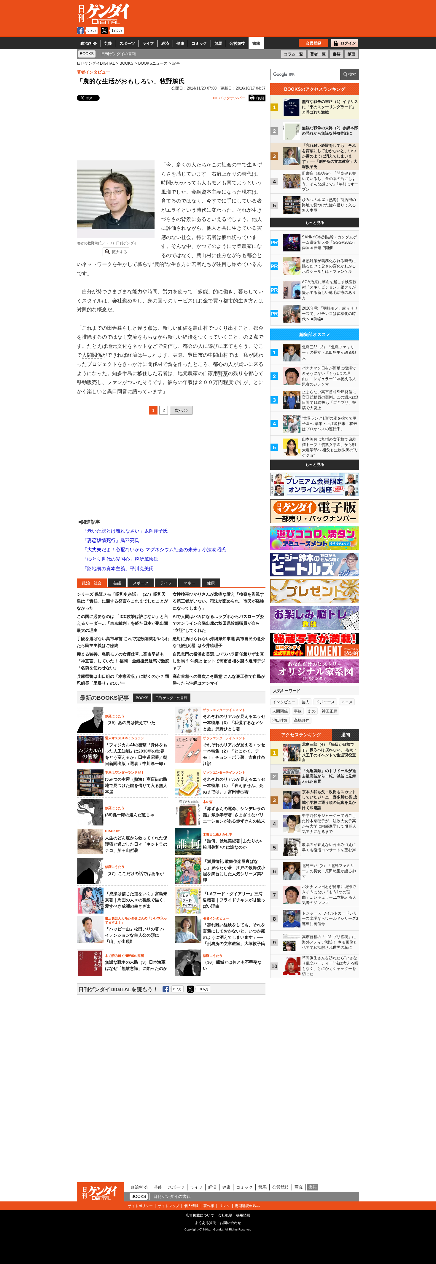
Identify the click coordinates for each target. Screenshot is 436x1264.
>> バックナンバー (229, 98)
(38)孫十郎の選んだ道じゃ (129, 814)
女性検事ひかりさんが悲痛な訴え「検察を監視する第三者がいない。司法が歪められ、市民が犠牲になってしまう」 (218, 601)
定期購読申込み (247, 1206)
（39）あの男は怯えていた (130, 722)
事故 (298, 711)
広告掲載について (200, 1215)
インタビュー (283, 702)
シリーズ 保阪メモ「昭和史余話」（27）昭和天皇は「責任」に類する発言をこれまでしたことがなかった (122, 601)
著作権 (208, 1206)
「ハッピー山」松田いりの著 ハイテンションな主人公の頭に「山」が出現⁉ (134, 935)
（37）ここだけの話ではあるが (134, 873)
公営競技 (237, 43)
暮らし (245, 291)
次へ (181, 410)
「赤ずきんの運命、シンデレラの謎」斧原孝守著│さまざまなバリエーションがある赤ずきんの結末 (234, 814)
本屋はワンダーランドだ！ (124, 772)
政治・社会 (91, 583)
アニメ (347, 702)
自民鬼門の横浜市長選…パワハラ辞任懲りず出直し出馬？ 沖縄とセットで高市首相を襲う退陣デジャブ (219, 661)
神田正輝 (329, 711)
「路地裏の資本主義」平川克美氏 (118, 568)
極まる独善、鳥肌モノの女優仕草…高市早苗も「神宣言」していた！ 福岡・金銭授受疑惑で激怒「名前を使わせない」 (123, 661)
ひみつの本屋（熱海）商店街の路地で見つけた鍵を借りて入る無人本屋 (136, 785)
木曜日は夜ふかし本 (217, 834)
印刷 (260, 98)
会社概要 (225, 1215)
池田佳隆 (280, 720)
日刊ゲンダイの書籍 (171, 698)
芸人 (305, 702)
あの (312, 711)
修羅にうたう (115, 716)
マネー (189, 583)
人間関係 (92, 355)
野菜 (223, 373)
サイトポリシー (140, 1206)
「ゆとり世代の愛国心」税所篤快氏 (120, 559)
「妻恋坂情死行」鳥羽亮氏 (110, 540)
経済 (165, 43)
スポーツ (127, 43)
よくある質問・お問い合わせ (218, 1223)
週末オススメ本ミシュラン (124, 738)
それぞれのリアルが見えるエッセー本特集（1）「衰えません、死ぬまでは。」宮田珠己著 (234, 785)
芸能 (108, 43)
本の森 (208, 802)
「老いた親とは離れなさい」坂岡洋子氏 (125, 530)
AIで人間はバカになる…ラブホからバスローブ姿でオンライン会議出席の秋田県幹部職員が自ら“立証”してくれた (218, 623)
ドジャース (325, 702)
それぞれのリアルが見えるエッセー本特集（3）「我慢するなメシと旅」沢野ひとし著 (234, 722)
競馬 (218, 43)
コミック (199, 43)
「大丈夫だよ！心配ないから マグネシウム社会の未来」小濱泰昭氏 (154, 549)
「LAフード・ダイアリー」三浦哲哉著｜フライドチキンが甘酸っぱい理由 (234, 899)
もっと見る (314, 222)
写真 (299, 1187)
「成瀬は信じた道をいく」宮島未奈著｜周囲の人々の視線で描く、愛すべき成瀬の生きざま (136, 899)
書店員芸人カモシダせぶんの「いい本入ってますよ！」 (136, 920)
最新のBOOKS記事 (104, 698)
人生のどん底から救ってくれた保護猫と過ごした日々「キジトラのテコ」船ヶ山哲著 (136, 844)
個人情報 (191, 1206)
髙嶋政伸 (301, 720)
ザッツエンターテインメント (224, 710)
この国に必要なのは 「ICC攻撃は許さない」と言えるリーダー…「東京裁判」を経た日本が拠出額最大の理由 (122, 623)
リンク (224, 1206)
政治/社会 (88, 43)
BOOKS (142, 698)
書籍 (256, 43)
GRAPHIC (112, 831)
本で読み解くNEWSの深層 (124, 955)
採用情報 (243, 1215)
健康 (180, 43)
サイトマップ (168, 1206)
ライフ (148, 43)
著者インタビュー (93, 72)
